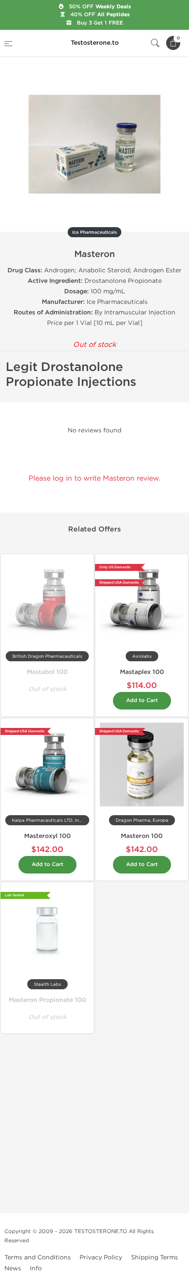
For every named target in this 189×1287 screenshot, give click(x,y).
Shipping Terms (154, 1257)
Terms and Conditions (37, 1257)
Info (36, 1268)
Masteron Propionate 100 (47, 1000)
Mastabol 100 (47, 672)
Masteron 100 (142, 836)
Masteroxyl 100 (47, 836)
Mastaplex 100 (142, 672)
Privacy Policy (101, 1257)
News (12, 1268)
